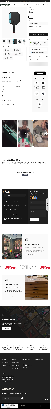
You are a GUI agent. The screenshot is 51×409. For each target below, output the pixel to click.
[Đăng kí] (22, 398)
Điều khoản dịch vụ (18, 406)
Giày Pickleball (4, 363)
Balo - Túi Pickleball (5, 362)
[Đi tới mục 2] (9, 41)
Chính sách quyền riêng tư (11, 406)
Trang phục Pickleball (6, 365)
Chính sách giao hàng (16, 365)
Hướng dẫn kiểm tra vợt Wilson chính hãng (37, 20)
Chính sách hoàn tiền (4, 406)
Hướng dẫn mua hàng (16, 360)
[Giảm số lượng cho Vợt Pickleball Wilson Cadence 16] (30, 31)
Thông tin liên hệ (23, 406)
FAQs (9, 195)
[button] (48, 209)
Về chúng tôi (14, 359)
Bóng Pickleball (4, 360)
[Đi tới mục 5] (25, 41)
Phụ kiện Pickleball (5, 367)
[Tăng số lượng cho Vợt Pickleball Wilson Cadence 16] (33, 31)
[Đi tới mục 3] (14, 41)
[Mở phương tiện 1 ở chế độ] (14, 22)
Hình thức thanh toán (15, 362)
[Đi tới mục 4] (20, 41)
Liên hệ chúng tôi (15, 368)
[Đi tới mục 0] (4, 41)
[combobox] (46, 1)
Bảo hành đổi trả (15, 363)
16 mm (31, 17)
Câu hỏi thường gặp (15, 367)
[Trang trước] (16, 1)
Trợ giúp (47, 56)
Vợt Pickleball (4, 359)
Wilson (30, 7)
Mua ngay (38, 38)
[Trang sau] (34, 1)
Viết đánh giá (25, 174)
